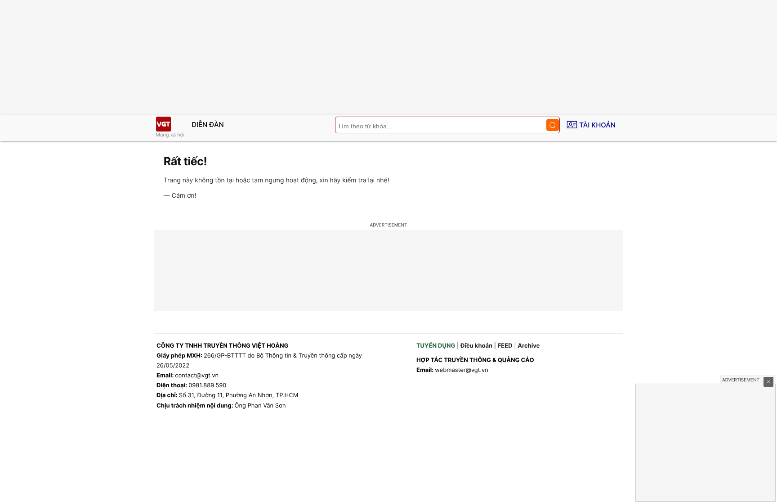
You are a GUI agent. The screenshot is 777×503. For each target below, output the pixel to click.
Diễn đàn (208, 124)
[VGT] (163, 124)
